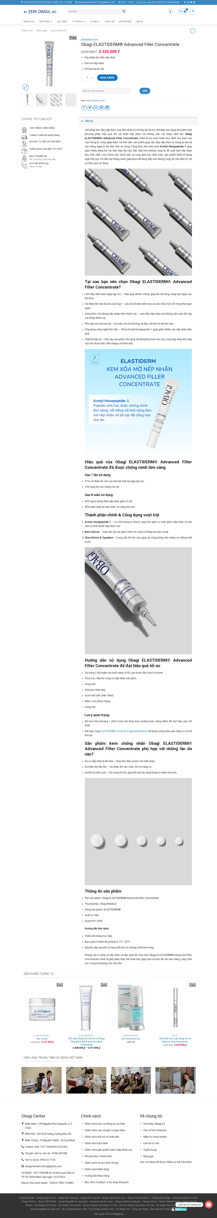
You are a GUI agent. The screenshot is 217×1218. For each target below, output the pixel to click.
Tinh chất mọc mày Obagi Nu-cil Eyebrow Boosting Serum (175, 1040)
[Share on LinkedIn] (107, 107)
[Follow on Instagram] (188, 2)
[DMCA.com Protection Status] (179, 1209)
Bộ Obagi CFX (123, 1209)
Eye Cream (42, 1038)
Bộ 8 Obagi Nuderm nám (101, 1209)
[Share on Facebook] (84, 107)
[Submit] (124, 11)
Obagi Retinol (29, 1201)
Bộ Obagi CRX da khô (46, 1205)
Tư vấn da (77, 21)
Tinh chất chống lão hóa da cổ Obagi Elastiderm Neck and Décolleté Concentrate (86, 1041)
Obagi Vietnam (26, 1197)
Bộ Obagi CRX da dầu (70, 1205)
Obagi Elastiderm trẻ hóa (185, 1197)
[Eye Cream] (42, 1008)
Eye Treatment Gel (130, 1038)
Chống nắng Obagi (161, 1197)
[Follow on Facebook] (185, 2)
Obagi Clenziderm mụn (113, 1197)
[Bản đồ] (192, 11)
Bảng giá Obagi (140, 1209)
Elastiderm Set (58, 31)
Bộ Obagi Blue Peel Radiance (171, 1205)
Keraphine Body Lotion (101, 1201)
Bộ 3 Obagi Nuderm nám (74, 1209)
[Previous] (26, 63)
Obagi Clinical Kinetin (170, 1201)
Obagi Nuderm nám (46, 1197)
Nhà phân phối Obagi (160, 1209)
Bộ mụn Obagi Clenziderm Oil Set (100, 1205)
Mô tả (89, 121)
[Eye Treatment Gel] (130, 1008)
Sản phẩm (44, 21)
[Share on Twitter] (89, 107)
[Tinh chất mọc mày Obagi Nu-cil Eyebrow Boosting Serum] (175, 1008)
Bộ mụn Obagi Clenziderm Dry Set (136, 1205)
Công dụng (41, 31)
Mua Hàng (107, 77)
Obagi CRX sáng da (68, 1197)
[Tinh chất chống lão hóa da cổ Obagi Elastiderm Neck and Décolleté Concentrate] (86, 1008)
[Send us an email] (194, 2)
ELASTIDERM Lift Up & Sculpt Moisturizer (124, 731)
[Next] (71, 63)
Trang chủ (28, 21)
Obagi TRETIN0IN (47, 1201)
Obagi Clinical (150, 1201)
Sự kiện (94, 21)
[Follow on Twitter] (191, 2)
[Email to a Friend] (95, 107)
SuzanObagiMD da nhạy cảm (73, 1201)
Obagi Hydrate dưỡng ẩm (128, 1201)
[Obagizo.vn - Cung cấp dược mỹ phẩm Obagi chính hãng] (41, 11)
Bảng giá (110, 21)
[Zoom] (25, 87)
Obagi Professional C (138, 1197)
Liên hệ (139, 21)
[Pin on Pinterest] (101, 107)
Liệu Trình (62, 21)
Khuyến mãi (125, 21)
